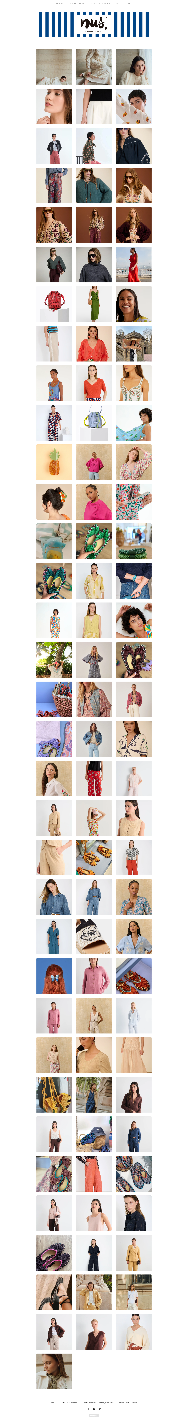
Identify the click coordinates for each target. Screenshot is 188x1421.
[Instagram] (94, 1409)
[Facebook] (88, 1409)
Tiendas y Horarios (100, 3)
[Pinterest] (99, 1409)
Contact (119, 3)
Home (53, 1403)
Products (61, 3)
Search (134, 1403)
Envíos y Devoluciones (107, 1403)
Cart (129, 3)
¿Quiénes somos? (78, 3)
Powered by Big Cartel (94, 1415)
